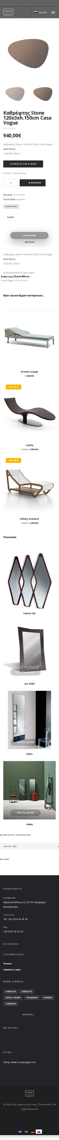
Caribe (29, 445)
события (11, 1004)
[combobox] (29, 846)
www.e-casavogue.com (23, 1062)
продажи (32, 998)
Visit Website (21, 280)
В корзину (35, 183)
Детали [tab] (29, 242)
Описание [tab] (29, 235)
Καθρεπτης (11, 206)
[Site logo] (8, 12)
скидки (47, 998)
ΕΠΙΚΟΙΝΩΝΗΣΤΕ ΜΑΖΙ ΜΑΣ (18, 272)
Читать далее (25, 672)
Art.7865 (29, 683)
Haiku (29, 824)
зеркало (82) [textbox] (31, 846)
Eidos (29, 753)
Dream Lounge (29, 371)
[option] (16, 93)
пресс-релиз (13, 998)
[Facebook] (53, 3)
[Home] (29, 1093)
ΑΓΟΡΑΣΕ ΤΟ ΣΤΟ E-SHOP (23, 164)
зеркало (20, 199)
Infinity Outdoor (29, 518)
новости (11, 992)
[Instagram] (56, 3)
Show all (28, 1014)
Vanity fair (29, 613)
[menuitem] (20, 1132)
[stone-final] (16, 93)
